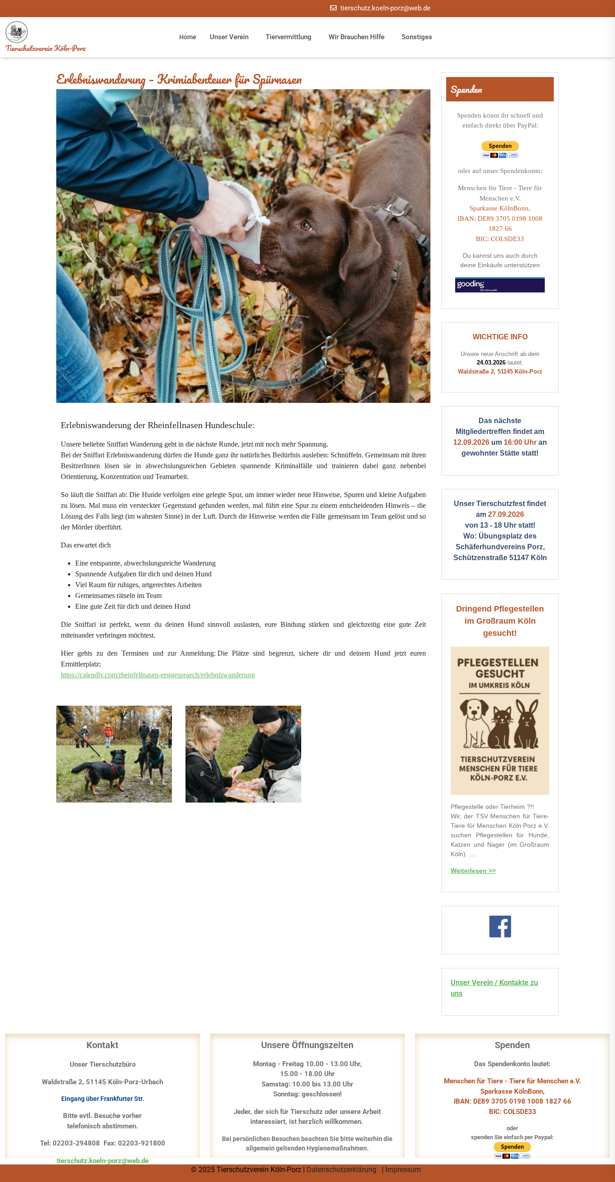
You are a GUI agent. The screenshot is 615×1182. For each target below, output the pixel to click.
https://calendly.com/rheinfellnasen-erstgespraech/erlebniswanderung (158, 675)
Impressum (404, 1169)
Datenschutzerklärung (342, 1169)
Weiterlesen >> (473, 870)
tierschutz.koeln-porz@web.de (385, 8)
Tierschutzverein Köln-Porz (45, 48)
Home (187, 37)
